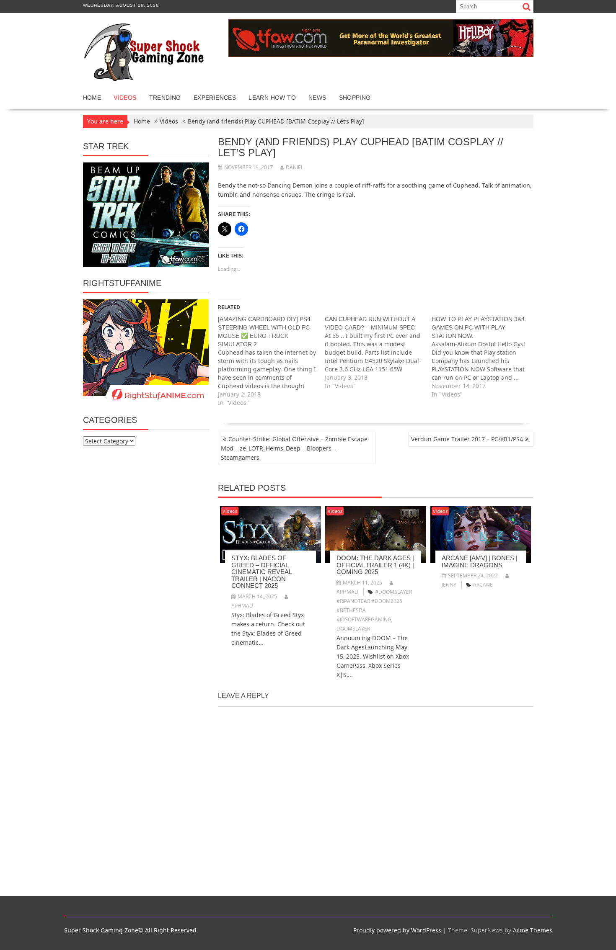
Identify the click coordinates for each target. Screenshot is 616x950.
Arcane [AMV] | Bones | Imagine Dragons (480, 561)
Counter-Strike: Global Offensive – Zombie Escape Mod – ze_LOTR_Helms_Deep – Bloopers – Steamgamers (294, 448)
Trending (165, 97)
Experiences (215, 97)
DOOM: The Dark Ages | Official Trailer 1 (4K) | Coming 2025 (375, 564)
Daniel (294, 167)
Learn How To (272, 97)
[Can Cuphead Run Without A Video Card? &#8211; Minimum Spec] (378, 352)
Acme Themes (532, 930)
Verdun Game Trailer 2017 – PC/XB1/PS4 (467, 439)
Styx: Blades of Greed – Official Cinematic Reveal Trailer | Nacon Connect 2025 (261, 571)
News (317, 97)
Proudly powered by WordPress (397, 930)
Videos (125, 97)
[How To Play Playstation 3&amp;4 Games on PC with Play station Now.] (485, 357)
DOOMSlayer (353, 628)
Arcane (483, 584)
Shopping (355, 97)
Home (92, 97)
